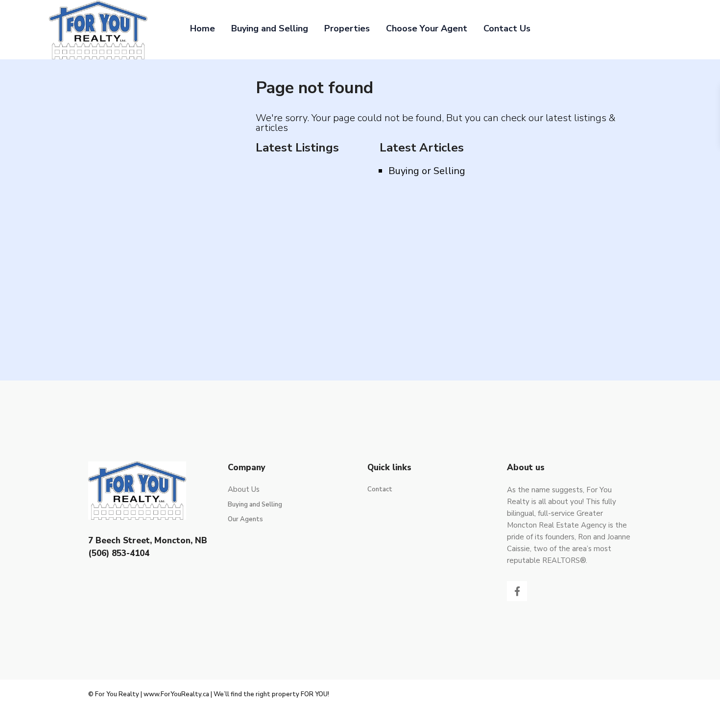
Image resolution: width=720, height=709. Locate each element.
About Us (244, 489)
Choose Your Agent (426, 28)
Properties (347, 28)
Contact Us (506, 28)
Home (202, 28)
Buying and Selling (269, 28)
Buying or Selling (426, 170)
